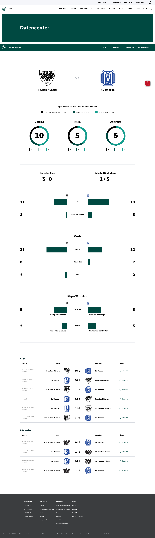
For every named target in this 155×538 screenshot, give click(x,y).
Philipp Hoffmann (58, 315)
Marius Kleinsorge (97, 315)
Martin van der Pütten (98, 331)
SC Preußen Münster (103, 408)
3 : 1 (77, 380)
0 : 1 (77, 442)
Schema (125, 371)
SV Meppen (99, 371)
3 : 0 (77, 418)
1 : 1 (77, 389)
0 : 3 (77, 371)
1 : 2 (77, 399)
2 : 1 (77, 470)
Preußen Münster (53, 371)
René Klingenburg (58, 331)
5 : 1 (77, 461)
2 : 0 (77, 408)
